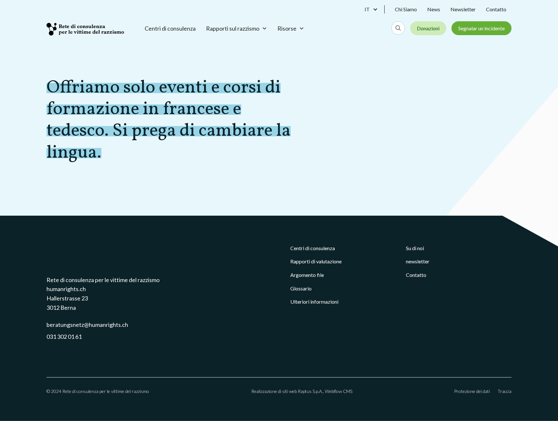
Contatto (496, 9)
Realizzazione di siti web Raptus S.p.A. (287, 391)
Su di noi (415, 248)
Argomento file (307, 275)
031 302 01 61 (64, 336)
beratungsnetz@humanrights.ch (87, 324)
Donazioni (428, 28)
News (433, 9)
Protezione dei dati (472, 391)
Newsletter (463, 9)
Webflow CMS (338, 391)
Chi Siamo (406, 9)
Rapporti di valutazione (316, 261)
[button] (375, 9)
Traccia (505, 391)
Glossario (301, 288)
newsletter (417, 261)
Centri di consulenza (170, 28)
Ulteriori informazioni (314, 302)
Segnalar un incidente (481, 28)
